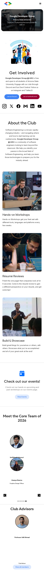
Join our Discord (11, 96)
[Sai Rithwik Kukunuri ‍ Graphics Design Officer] (17, 443)
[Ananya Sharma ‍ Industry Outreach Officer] (17, 466)
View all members (22, 567)
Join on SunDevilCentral (30, 96)
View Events (22, 397)
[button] (40, 3)
